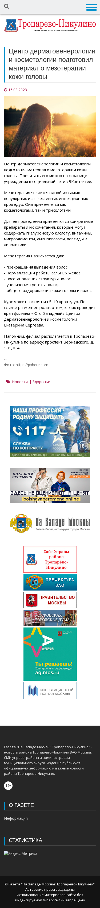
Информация (16, 818)
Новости (20, 382)
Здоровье (41, 382)
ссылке (10, 307)
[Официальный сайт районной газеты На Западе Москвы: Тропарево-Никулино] (50, 25)
